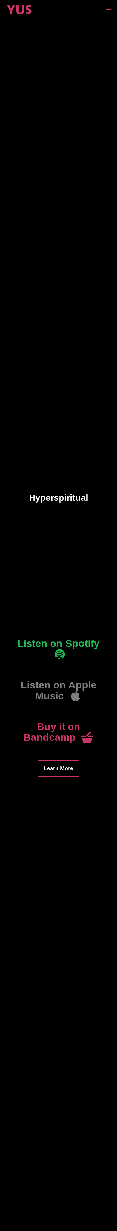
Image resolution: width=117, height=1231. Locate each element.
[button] (58, 650)
